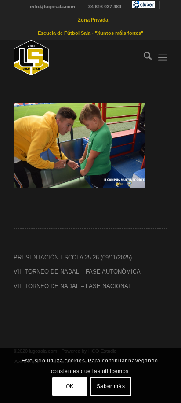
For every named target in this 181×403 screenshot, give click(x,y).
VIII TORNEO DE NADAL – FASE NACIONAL (72, 286)
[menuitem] (52, 6)
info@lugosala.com (52, 6)
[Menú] (162, 57)
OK (70, 386)
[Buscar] (143, 57)
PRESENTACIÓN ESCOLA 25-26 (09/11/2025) (73, 257)
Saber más (111, 386)
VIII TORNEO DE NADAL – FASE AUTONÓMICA (77, 271)
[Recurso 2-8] (75, 57)
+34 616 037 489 (103, 6)
